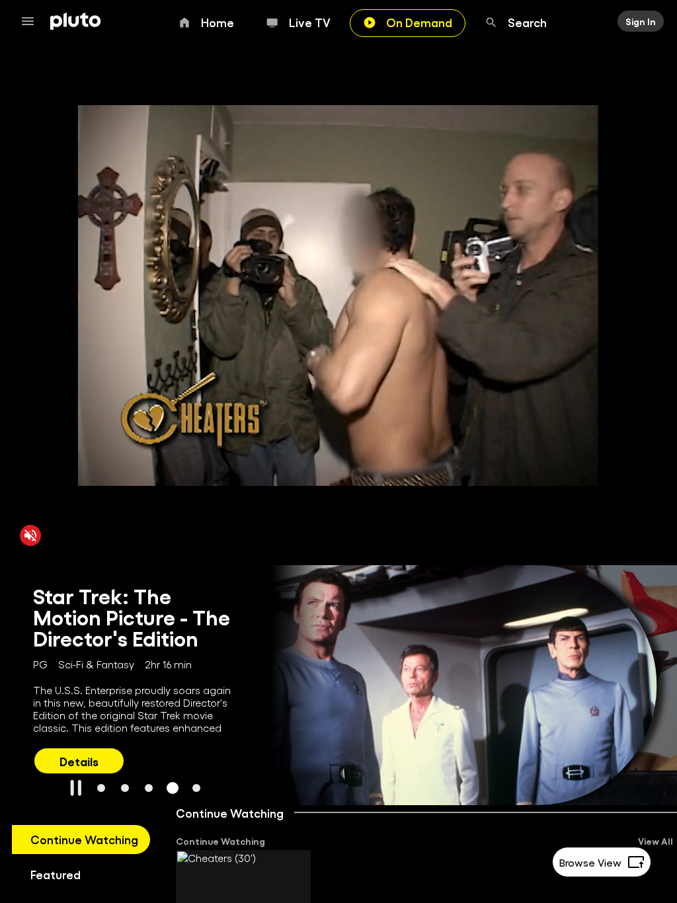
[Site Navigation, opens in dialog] (31, 21)
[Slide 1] (101, 788)
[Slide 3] (148, 788)
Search (527, 22)
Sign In (640, 21)
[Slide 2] (125, 788)
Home (217, 22)
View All (655, 841)
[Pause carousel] (76, 788)
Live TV (310, 22)
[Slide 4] (172, 788)
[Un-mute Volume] (30, 534)
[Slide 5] (196, 788)
